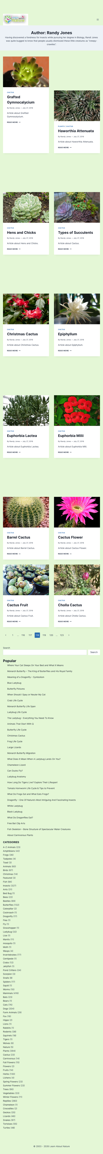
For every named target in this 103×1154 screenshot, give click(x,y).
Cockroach (8, 912)
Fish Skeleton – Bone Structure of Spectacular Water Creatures (39, 829)
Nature (6, 1047)
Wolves (6, 1043)
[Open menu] (97, 19)
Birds (5, 870)
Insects (6, 885)
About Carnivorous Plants (20, 835)
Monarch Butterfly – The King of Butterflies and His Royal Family (39, 671)
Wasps (6, 951)
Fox (5, 1016)
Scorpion (7, 974)
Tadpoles (7, 859)
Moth (5, 947)
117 (30, 635)
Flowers (7, 1066)
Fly (4, 924)
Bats (5, 997)
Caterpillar (8, 908)
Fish (5, 882)
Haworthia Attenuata (76, 131)
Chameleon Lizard (16, 765)
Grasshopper (9, 928)
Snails (6, 978)
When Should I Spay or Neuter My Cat (26, 694)
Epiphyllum (67, 334)
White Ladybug (15, 806)
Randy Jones (15, 108)
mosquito (7, 943)
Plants (61, 126)
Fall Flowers (9, 1062)
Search (6, 648)
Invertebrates (10, 955)
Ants (5, 889)
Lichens (7, 1077)
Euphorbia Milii (71, 436)
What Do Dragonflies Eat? (20, 817)
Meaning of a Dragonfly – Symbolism (25, 677)
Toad (5, 862)
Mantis (6, 939)
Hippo (6, 1020)
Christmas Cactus (22, 334)
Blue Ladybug (14, 683)
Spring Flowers (10, 1081)
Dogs (5, 1008)
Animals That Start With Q (20, 724)
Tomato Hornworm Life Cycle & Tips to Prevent (31, 788)
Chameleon (8, 1104)
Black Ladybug (14, 811)
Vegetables (8, 1093)
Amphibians (9, 851)
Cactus (10, 92)
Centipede (8, 958)
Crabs (6, 962)
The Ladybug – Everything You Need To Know (30, 718)
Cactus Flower (70, 537)
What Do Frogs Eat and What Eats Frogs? (28, 794)
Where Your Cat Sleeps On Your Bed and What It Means (35, 665)
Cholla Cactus (70, 605)
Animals (7, 866)
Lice (5, 935)
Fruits (6, 1070)
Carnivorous (9, 1058)
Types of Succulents (75, 232)
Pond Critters (9, 970)
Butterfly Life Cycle (17, 730)
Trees (6, 1089)
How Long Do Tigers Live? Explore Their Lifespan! (32, 782)
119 (44, 635)
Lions (5, 1024)
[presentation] (26, 72)
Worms (6, 989)
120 (51, 635)
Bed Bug (7, 893)
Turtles (6, 1127)
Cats (5, 1005)
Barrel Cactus (18, 537)
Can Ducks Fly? (15, 770)
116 (23, 635)
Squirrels (7, 1035)
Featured (7, 878)
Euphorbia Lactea (22, 436)
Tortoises (7, 1124)
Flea (5, 920)
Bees (5, 897)
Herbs (6, 1074)
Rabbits (7, 1028)
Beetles (7, 901)
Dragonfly (8, 916)
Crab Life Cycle (15, 700)
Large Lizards (14, 747)
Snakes (6, 1120)
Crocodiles (8, 1108)
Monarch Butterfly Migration (21, 753)
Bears (6, 1001)
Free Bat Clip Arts (16, 823)
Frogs (6, 855)
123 (62, 635)
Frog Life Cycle (14, 741)
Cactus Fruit (17, 605)
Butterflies (8, 905)
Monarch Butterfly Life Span (21, 706)
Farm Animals (10, 1012)
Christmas (8, 874)
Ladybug (7, 932)
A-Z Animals (9, 847)
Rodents (7, 1031)
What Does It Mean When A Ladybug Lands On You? (34, 759)
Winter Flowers (10, 1097)
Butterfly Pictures (16, 689)
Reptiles (7, 1101)
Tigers (6, 1039)
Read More (13, 122)
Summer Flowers (11, 1085)
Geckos (7, 1112)
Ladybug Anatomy (16, 776)
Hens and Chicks (21, 232)
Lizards (6, 1116)
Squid (6, 985)
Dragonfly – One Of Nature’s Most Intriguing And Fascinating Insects (41, 800)
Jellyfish (7, 966)
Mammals (8, 993)
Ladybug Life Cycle (17, 712)
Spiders (7, 982)
